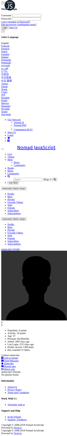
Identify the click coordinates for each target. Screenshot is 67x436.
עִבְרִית (4, 71)
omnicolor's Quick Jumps (13, 188)
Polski (4, 100)
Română (5, 97)
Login (4, 27)
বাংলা (3, 95)
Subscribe (8, 363)
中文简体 (6, 77)
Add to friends (10, 358)
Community (19, 165)
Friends (11, 208)
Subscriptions (14, 213)
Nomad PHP (20, 125)
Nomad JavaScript (36, 147)
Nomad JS (19, 122)
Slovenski (6, 114)
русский (5, 65)
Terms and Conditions (18, 392)
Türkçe (4, 83)
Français (5, 46)
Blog (9, 196)
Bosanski (5, 106)
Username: (6, 15)
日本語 (5, 74)
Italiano (5, 57)
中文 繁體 (6, 80)
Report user (10, 366)
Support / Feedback (17, 419)
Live (9, 154)
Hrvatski (5, 109)
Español (5, 54)
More (10, 159)
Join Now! (13, 183)
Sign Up (13, 27)
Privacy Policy (14, 389)
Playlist (11, 199)
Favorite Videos (15, 202)
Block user (9, 369)
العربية (4, 68)
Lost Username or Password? (15, 21)
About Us (12, 387)
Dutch (4, 51)
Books (10, 168)
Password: (6, 18)
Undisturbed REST (23, 129)
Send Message (11, 360)
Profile (10, 194)
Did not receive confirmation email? (18, 24)
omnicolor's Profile (10, 249)
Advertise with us (16, 404)
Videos (10, 157)
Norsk (4, 89)
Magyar (5, 103)
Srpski (4, 111)
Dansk (4, 86)
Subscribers (13, 210)
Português (6, 60)
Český (4, 92)
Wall (9, 205)
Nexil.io (18, 427)
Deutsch (5, 48)
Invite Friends (14, 417)
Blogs (16, 162)
